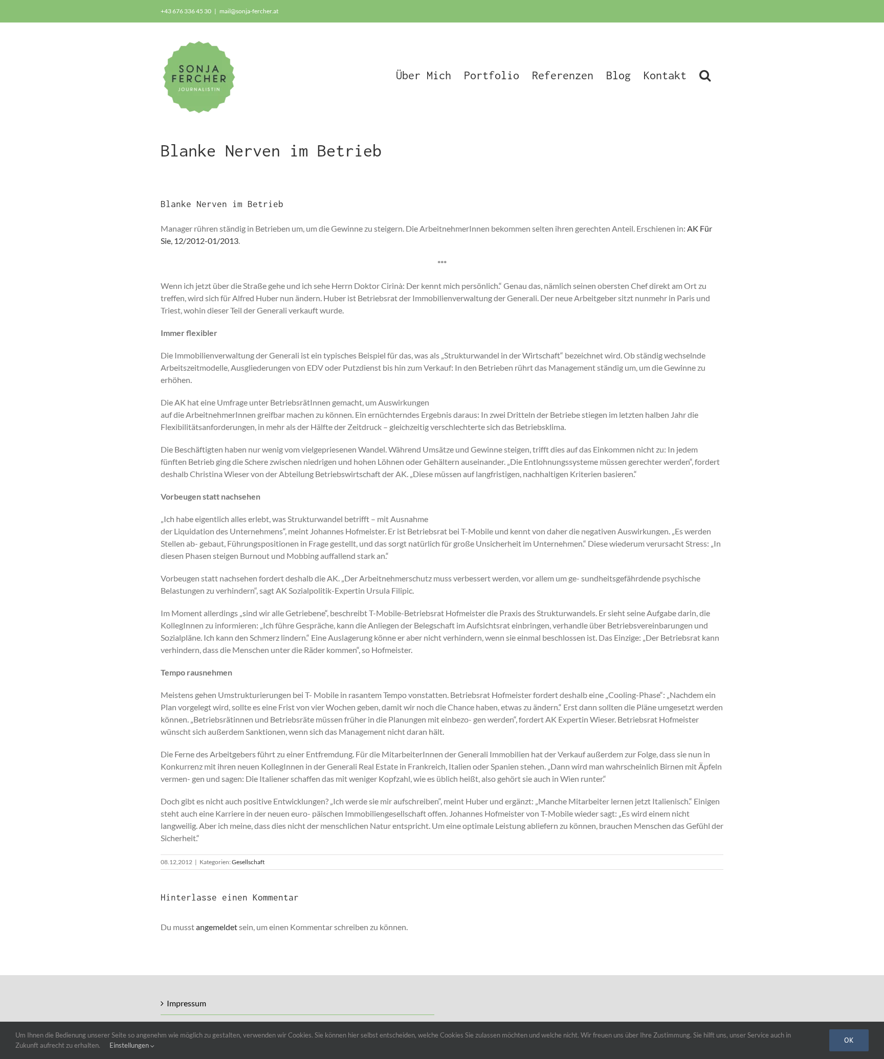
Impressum (186, 1003)
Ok (849, 1040)
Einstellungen (129, 1045)
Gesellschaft (248, 862)
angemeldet (216, 927)
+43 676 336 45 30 (186, 11)
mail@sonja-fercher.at (248, 11)
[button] (705, 74)
